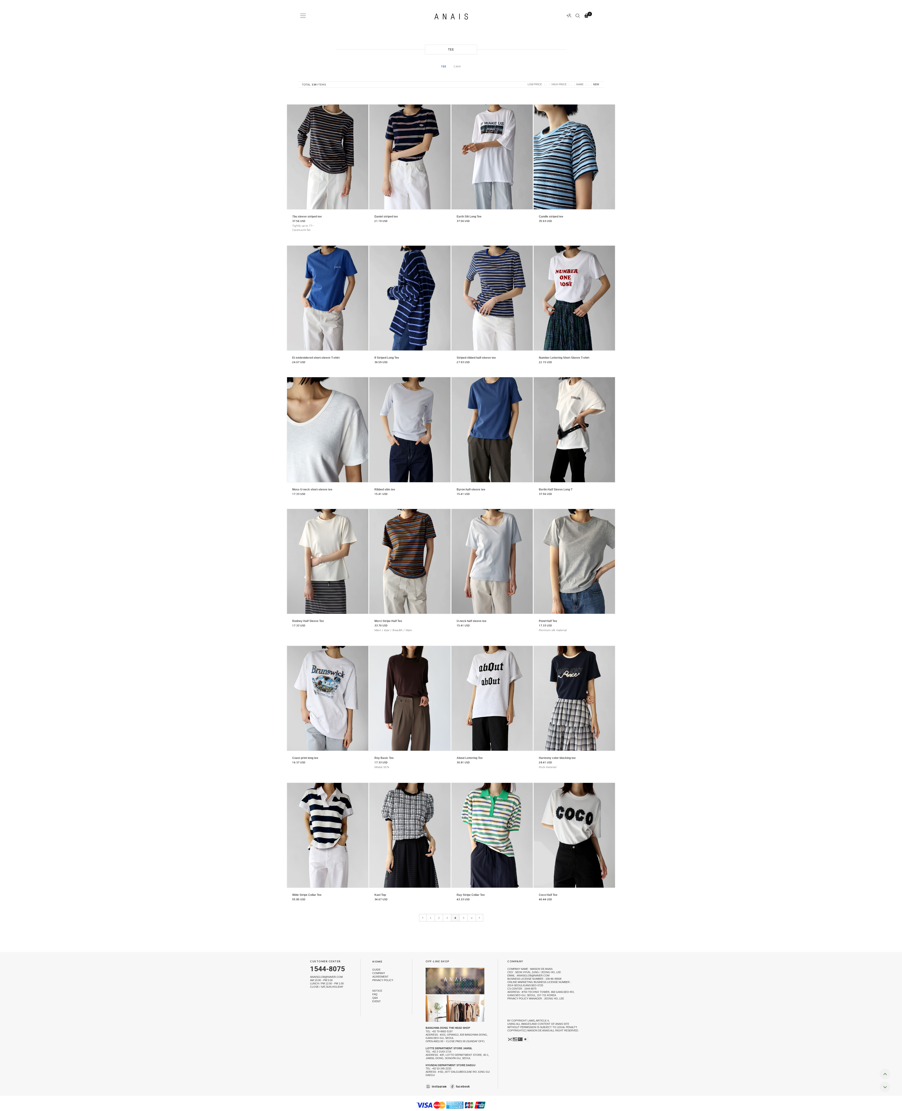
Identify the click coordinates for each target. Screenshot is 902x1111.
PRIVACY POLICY (382, 980)
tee (443, 66)
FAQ (374, 994)
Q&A (375, 997)
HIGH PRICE (559, 84)
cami (457, 66)
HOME (377, 961)
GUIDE (376, 969)
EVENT (376, 1001)
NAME (579, 84)
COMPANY (378, 973)
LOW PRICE (535, 84)
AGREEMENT (380, 976)
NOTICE (377, 990)
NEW (596, 84)
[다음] (479, 917)
